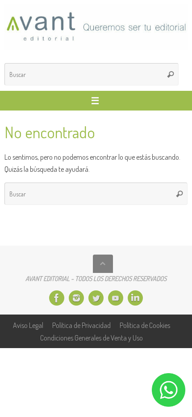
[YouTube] (115, 298)
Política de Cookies (145, 325)
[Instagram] (76, 298)
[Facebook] (56, 298)
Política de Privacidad (81, 325)
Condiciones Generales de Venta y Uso (91, 337)
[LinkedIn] (135, 298)
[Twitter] (96, 298)
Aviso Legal (28, 325)
